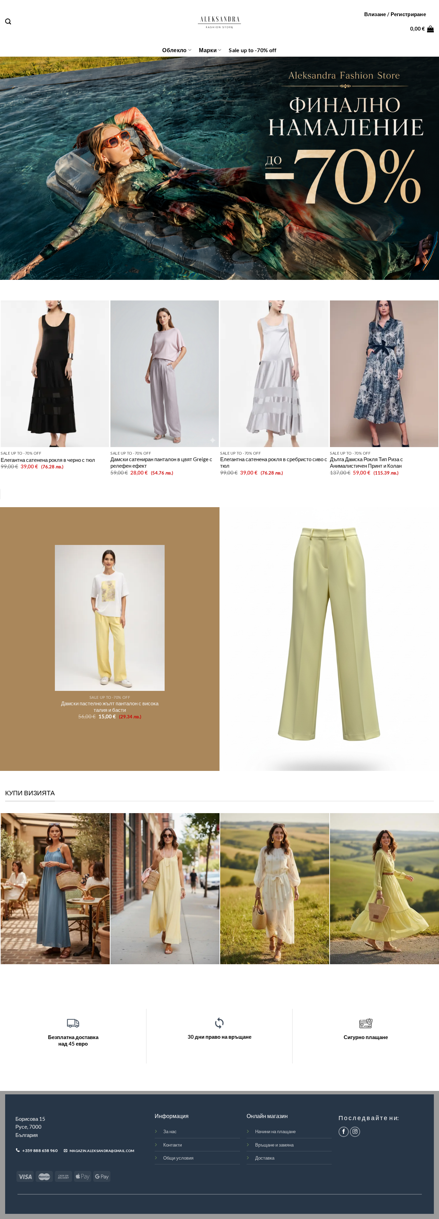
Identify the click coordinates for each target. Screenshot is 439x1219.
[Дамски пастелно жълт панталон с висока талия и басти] (110, 618)
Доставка (264, 1158)
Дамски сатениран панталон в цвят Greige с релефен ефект (161, 462)
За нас (170, 1131)
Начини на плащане (275, 1131)
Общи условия (178, 1158)
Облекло (174, 50)
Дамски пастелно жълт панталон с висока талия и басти (109, 706)
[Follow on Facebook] (344, 1132)
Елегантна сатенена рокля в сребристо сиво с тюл (273, 462)
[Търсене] (8, 22)
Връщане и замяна (274, 1145)
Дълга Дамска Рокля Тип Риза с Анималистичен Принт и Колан (366, 462)
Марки (208, 50)
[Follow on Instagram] (355, 1132)
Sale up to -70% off (252, 50)
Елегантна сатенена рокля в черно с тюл (48, 460)
